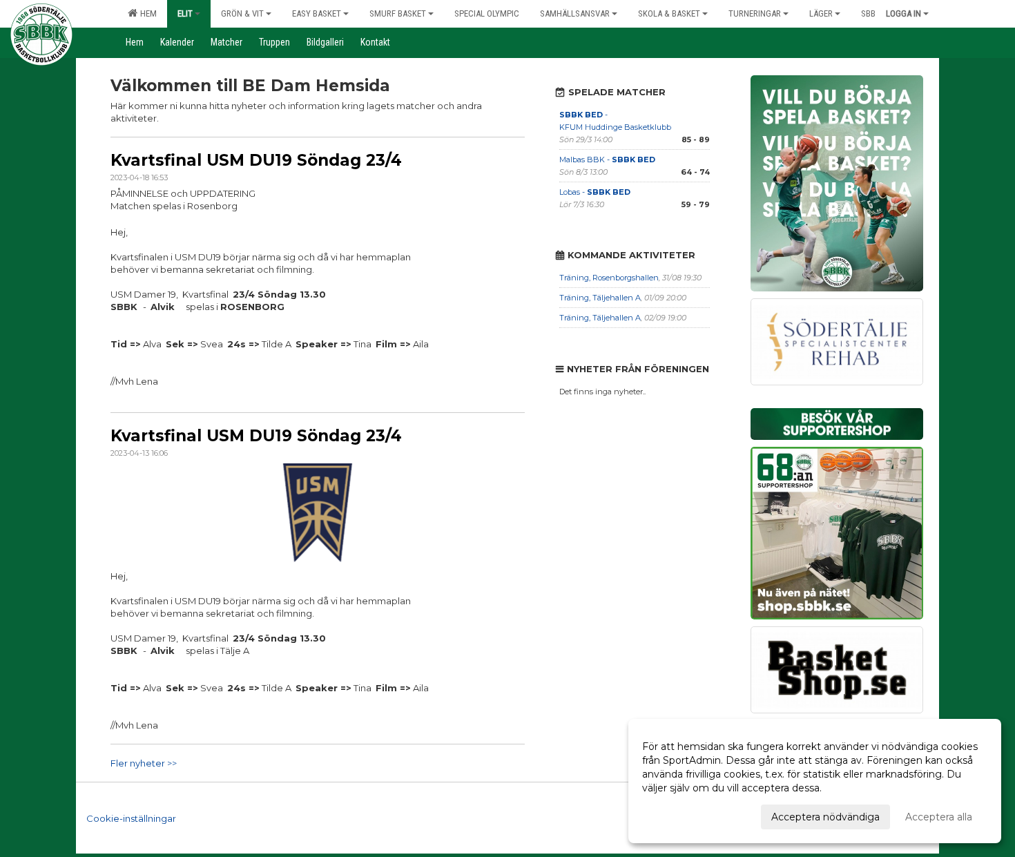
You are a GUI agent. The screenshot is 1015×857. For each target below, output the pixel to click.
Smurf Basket (397, 13)
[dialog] (814, 781)
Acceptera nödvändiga (825, 817)
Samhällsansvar (575, 13)
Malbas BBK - (607, 159)
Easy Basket (316, 13)
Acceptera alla (938, 817)
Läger (821, 13)
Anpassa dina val (681, 815)
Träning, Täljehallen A (600, 297)
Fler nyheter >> (143, 763)
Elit (185, 13)
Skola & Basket (669, 13)
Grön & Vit (242, 13)
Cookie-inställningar (131, 818)
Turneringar (754, 13)
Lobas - (594, 192)
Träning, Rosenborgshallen (609, 277)
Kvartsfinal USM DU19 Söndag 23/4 (256, 160)
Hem (146, 13)
